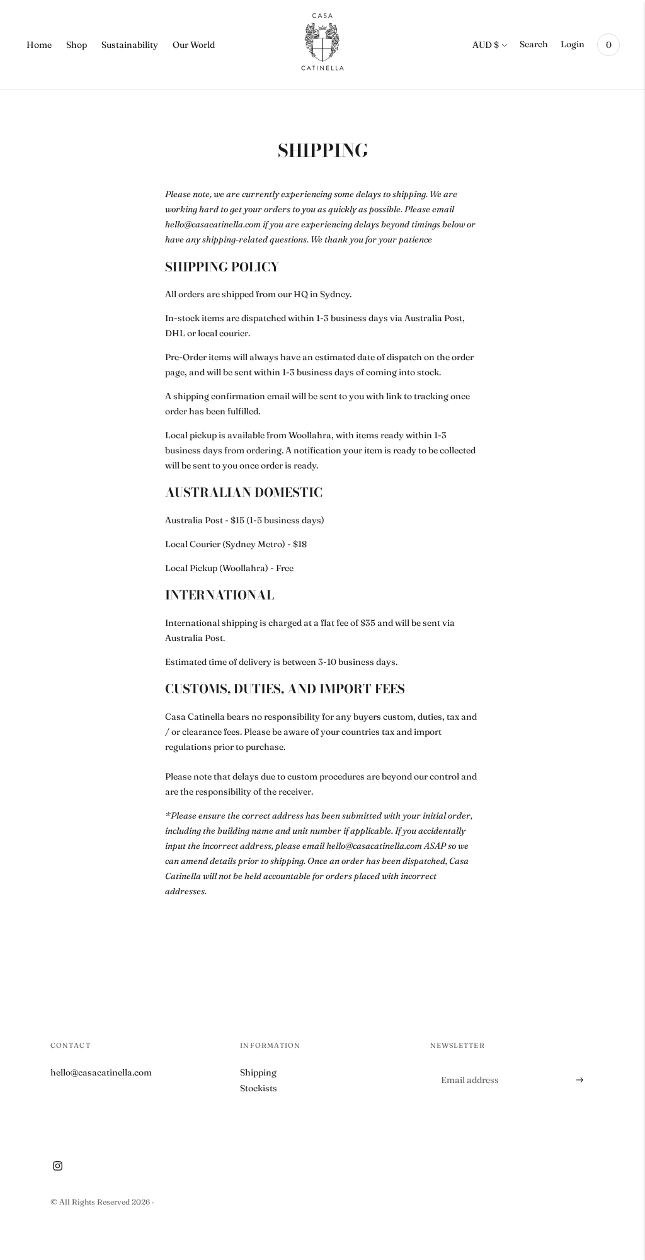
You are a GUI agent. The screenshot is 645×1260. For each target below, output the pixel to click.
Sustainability (129, 44)
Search (534, 44)
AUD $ (485, 44)
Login (573, 44)
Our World (194, 44)
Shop (76, 44)
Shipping (258, 1072)
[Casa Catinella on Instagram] (57, 1167)
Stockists (258, 1088)
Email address (468, 1064)
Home (39, 44)
